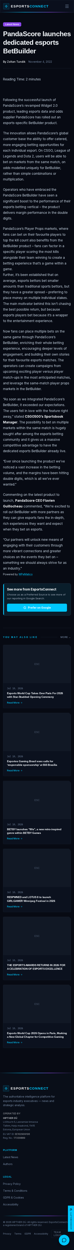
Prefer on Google (39, 607)
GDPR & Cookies (13, 1197)
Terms (17, 1233)
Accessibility (10, 1204)
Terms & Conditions (15, 1190)
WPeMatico (26, 574)
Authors (8, 1164)
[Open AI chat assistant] (64, 1240)
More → (66, 637)
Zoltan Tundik (16, 61)
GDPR (27, 1233)
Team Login (58, 1234)
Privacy (7, 1233)
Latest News (10, 1157)
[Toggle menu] (67, 6)
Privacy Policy (12, 1183)
